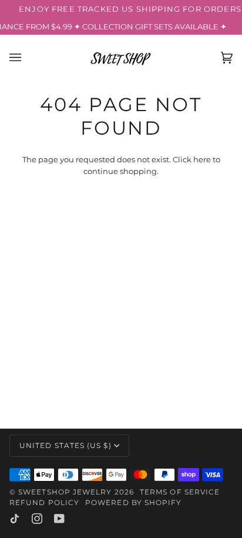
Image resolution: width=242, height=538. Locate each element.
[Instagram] (37, 518)
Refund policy (44, 502)
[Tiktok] (14, 518)
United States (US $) (65, 445)
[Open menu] (27, 58)
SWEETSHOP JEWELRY (65, 491)
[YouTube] (59, 518)
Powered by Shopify (133, 502)
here (202, 159)
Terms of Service (180, 491)
